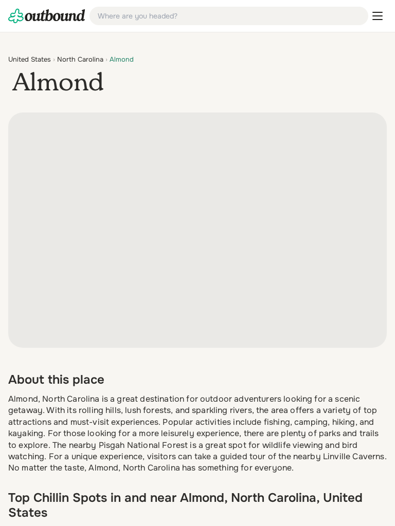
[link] (46, 16)
